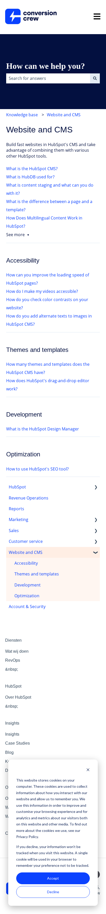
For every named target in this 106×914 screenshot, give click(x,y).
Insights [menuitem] (12, 723)
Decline (53, 892)
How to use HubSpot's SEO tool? (37, 469)
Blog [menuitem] (9, 752)
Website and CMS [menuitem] (25, 552)
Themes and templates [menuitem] (36, 574)
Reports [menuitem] (16, 509)
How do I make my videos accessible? (42, 291)
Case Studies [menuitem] (17, 743)
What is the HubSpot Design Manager (42, 429)
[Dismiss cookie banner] (88, 770)
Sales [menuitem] (14, 530)
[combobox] (48, 78)
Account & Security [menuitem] (27, 606)
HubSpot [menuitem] (17, 487)
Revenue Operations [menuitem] (28, 498)
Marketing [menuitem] (18, 519)
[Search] (95, 78)
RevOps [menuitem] (12, 660)
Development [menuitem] (27, 585)
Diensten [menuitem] (13, 640)
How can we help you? (45, 66)
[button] (96, 487)
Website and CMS (64, 115)
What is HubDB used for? (30, 177)
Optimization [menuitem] (26, 596)
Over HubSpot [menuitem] (18, 697)
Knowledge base (22, 115)
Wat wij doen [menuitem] (17, 651)
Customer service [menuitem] (26, 541)
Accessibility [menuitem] (26, 563)
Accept (53, 878)
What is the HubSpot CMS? (32, 168)
